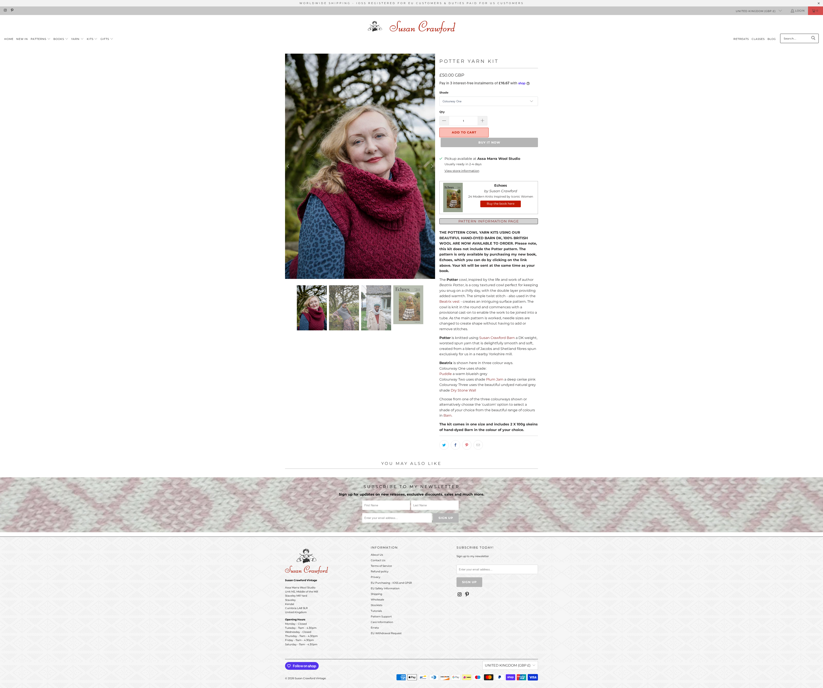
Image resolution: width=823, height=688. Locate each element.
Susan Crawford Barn (497, 338)
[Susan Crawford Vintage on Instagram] (5, 10)
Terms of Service (381, 565)
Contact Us (378, 560)
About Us (377, 554)
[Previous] (288, 166)
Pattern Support (381, 616)
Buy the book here (500, 203)
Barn (447, 415)
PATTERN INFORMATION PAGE (488, 221)
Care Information (382, 622)
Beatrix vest (449, 301)
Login (800, 10)
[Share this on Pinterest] (467, 445)
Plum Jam (494, 379)
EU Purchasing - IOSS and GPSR (391, 582)
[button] (41, 39)
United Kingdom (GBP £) (756, 11)
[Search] (813, 38)
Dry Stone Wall (463, 390)
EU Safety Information (385, 588)
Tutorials (376, 610)
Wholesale (377, 599)
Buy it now (489, 142)
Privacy (375, 577)
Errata (375, 627)
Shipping (376, 594)
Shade (443, 92)
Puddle (445, 374)
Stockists (376, 605)
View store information (462, 170)
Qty (442, 111)
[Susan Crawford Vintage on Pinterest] (12, 10)
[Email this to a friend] (478, 445)
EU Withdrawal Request (386, 633)
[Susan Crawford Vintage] (411, 26)
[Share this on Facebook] (455, 445)
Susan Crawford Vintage (310, 678)
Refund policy (380, 571)
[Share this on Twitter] (444, 445)
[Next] (431, 166)
